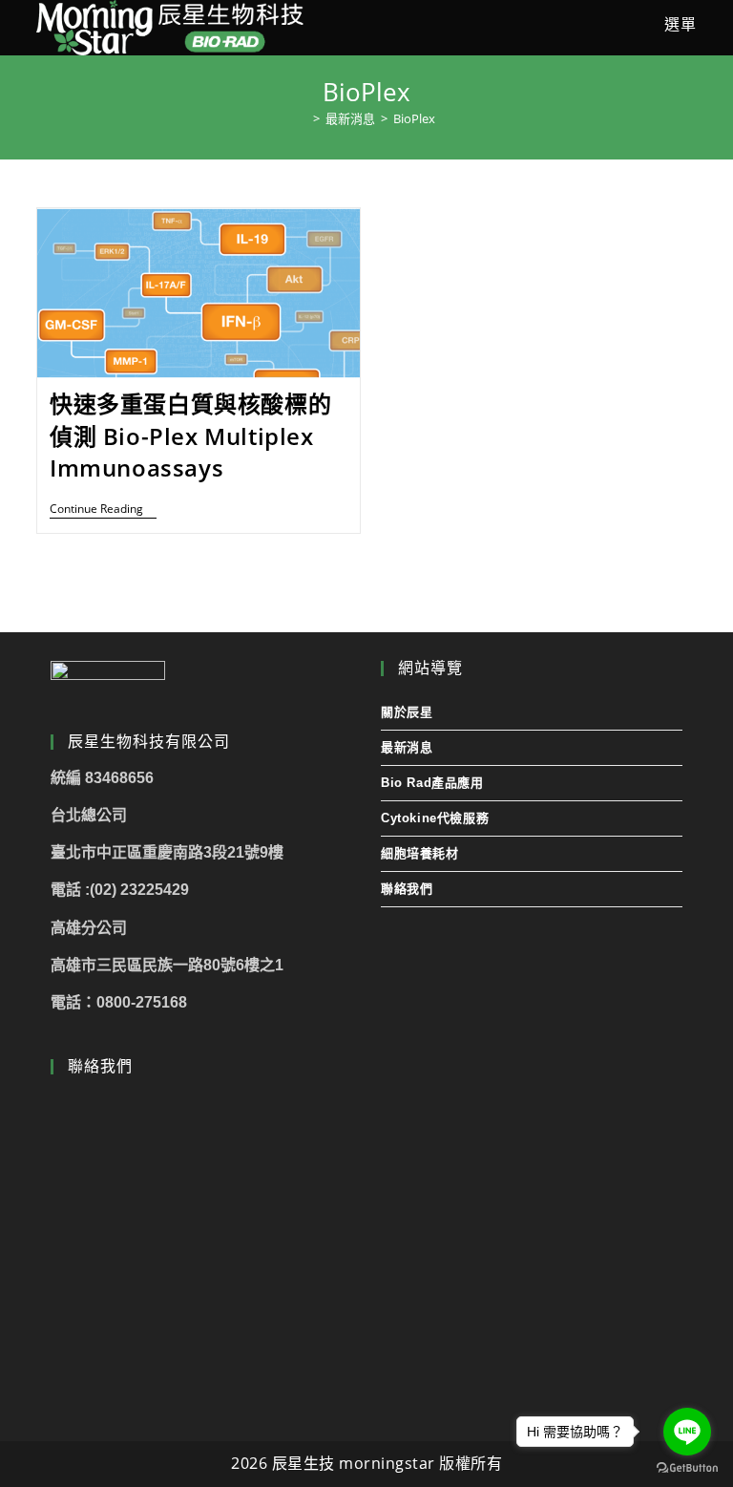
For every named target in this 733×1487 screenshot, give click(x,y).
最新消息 (406, 747)
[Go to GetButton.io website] (687, 1468)
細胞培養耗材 (420, 853)
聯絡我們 (406, 889)
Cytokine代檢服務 (435, 818)
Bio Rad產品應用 (432, 782)
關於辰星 (406, 712)
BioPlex (414, 118)
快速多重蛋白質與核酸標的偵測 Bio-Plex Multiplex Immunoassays (190, 435)
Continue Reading (103, 509)
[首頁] (302, 118)
